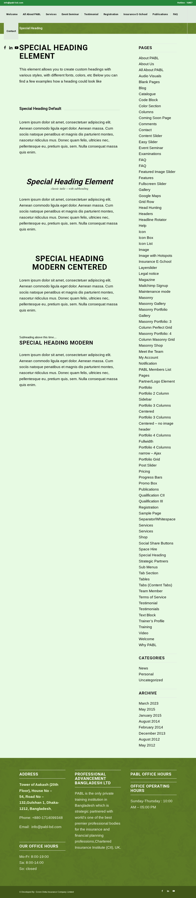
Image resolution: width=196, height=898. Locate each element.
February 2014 (151, 727)
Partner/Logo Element (157, 381)
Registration (148, 507)
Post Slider (148, 465)
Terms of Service (152, 597)
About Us (146, 64)
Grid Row (146, 202)
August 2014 (149, 721)
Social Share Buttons (156, 543)
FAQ (142, 160)
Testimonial (148, 603)
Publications (149, 489)
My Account (148, 357)
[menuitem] (183, 3)
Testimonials (149, 609)
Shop (143, 537)
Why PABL (148, 645)
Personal (146, 674)
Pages (144, 375)
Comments (148, 124)
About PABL (149, 58)
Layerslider (148, 268)
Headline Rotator (153, 220)
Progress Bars (150, 477)
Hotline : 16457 (184, 3)
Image (144, 250)
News (143, 668)
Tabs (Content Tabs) (155, 585)
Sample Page (150, 513)
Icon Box (146, 238)
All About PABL (151, 70)
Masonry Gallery (152, 304)
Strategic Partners (153, 561)
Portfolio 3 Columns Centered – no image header (156, 423)
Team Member (151, 591)
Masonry (146, 298)
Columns (146, 112)
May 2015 (147, 709)
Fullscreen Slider (152, 184)
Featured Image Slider (157, 172)
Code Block (148, 100)
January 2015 (150, 715)
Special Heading (152, 555)
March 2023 (148, 703)
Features (146, 178)
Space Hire (148, 549)
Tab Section (148, 573)
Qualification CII (152, 495)
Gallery (144, 190)
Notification (148, 363)
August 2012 (149, 739)
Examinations (150, 154)
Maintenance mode (155, 292)
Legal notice (149, 274)
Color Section (150, 106)
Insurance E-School (155, 262)
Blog (142, 88)
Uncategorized (151, 680)
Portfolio (145, 387)
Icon (142, 232)
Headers (146, 214)
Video (143, 633)
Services (146, 525)
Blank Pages (149, 82)
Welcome (146, 639)
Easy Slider (148, 142)
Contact (145, 130)
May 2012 (147, 745)
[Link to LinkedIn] (11, 48)
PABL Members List (155, 369)
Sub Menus (148, 567)
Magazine (147, 280)
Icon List (146, 244)
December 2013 (152, 733)
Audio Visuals (150, 76)
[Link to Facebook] (5, 48)
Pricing (144, 471)
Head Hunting (150, 208)
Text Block (147, 615)
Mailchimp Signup (153, 286)
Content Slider (150, 136)
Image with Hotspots (155, 256)
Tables (144, 579)
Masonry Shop (151, 345)
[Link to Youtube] (16, 48)
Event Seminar (151, 148)
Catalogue (147, 94)
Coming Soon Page (155, 118)
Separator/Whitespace (157, 519)
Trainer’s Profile (151, 621)
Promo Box (148, 483)
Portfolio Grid (149, 459)
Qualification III (151, 501)
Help (142, 226)
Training (145, 627)
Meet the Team (151, 352)
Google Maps (150, 196)
